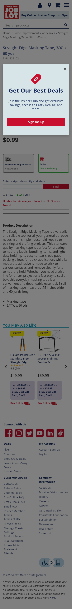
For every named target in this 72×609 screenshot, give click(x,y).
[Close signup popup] (65, 68)
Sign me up (36, 122)
